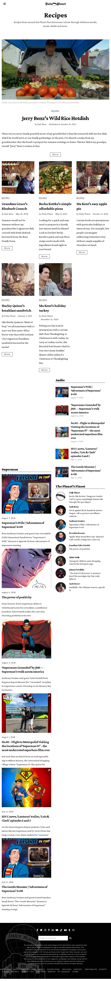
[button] (70, 938)
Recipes (55, 111)
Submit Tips (28, 972)
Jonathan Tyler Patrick (79, 545)
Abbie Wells (74, 557)
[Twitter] (41, 930)
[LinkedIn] (52, 930)
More (55, 154)
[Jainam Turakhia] (61, 573)
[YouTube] (57, 930)
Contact (78, 969)
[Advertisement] (26, 397)
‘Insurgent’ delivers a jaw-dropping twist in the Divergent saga (84, 562)
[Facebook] (37, 930)
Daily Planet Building (24, 969)
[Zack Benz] (61, 510)
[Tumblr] (69, 930)
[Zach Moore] (61, 587)
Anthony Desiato (77, 521)
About (41, 969)
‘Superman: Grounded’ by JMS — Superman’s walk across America (86, 408)
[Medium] (65, 930)
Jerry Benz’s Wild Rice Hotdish (55, 118)
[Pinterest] (49, 930)
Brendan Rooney (77, 533)
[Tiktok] (61, 930)
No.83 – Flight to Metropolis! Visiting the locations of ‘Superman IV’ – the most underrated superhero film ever (87, 430)
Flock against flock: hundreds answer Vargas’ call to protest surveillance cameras (85, 513)
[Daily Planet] (61, 496)
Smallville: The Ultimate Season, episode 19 (87, 588)
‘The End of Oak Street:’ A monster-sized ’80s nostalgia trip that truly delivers (85, 576)
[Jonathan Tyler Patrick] (61, 549)
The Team (41, 972)
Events (103, 969)
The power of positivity (17, 597)
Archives (66, 969)
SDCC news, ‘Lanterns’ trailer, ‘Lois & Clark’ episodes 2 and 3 (84, 452)
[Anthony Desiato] (61, 524)
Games (5, 972)
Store (75, 972)
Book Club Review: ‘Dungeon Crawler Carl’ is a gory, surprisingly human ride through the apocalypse (86, 499)
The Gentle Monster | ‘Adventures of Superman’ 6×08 (86, 470)
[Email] (73, 930)
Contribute (91, 969)
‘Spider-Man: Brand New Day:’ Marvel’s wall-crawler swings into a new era (86, 538)
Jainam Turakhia (76, 569)
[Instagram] (45, 930)
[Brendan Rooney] (61, 537)
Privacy (15, 972)
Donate (52, 972)
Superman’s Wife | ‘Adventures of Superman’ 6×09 (86, 390)
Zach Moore (74, 583)
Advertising (53, 969)
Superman (5, 969)
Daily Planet (47, 214)
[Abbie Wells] (61, 561)
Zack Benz (42, 124)
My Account (64, 972)
